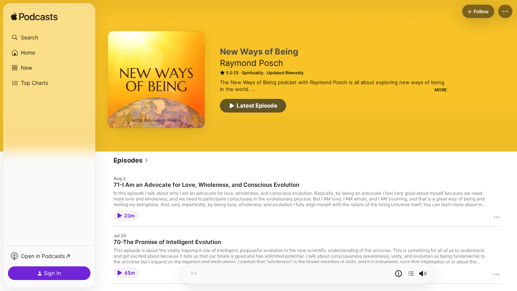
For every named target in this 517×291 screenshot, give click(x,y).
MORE (440, 89)
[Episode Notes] (398, 273)
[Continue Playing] (411, 273)
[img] (34, 17)
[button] (49, 37)
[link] (131, 160)
